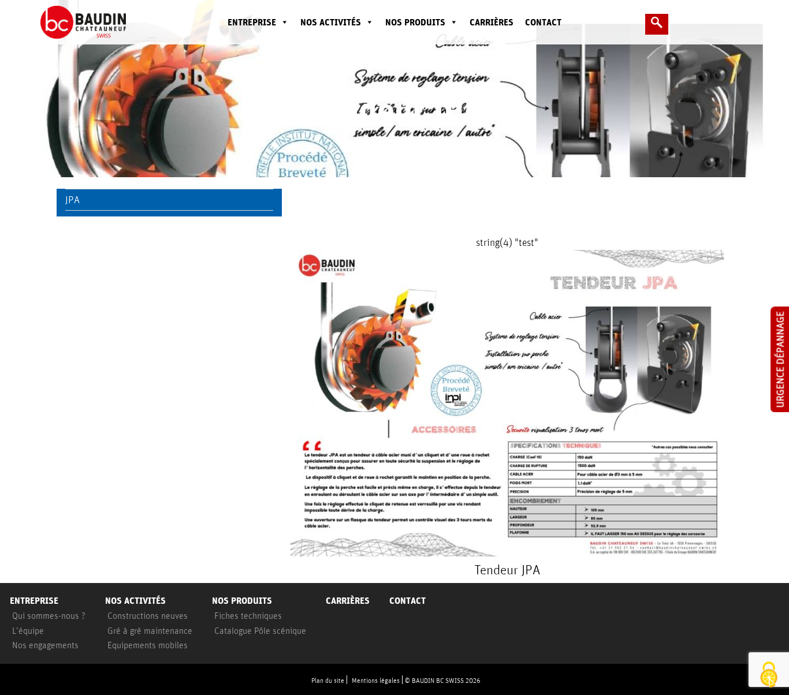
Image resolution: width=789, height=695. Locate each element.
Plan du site (327, 680)
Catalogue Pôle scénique (260, 630)
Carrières (491, 22)
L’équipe (28, 630)
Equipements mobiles (147, 645)
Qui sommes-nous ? (48, 615)
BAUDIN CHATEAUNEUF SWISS (92, 22)
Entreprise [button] (252, 22)
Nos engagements (45, 645)
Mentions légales (376, 680)
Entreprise (34, 600)
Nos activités (330, 22)
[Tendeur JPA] (507, 403)
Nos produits (415, 22)
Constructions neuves (147, 615)
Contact (543, 22)
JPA (72, 199)
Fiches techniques (248, 615)
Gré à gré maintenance (149, 630)
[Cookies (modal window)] (769, 675)
